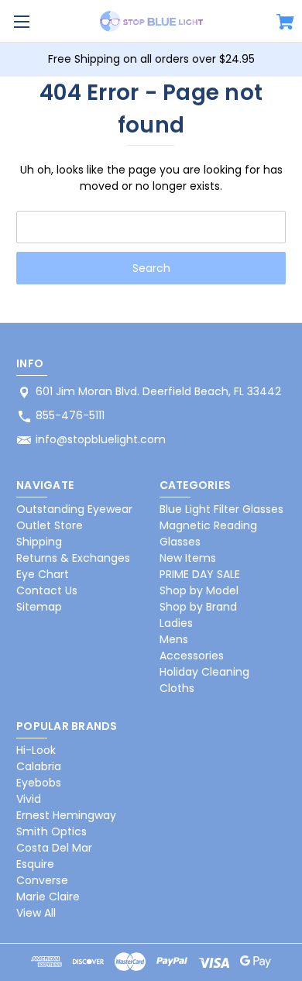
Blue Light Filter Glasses (221, 509)
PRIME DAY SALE (200, 574)
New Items (188, 558)
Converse (42, 880)
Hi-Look (36, 750)
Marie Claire (48, 896)
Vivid (28, 799)
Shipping (39, 541)
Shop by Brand (198, 606)
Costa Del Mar (54, 847)
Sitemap (39, 606)
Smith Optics (51, 831)
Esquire (35, 864)
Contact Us (46, 590)
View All (36, 913)
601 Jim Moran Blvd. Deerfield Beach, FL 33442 (158, 391)
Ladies (176, 623)
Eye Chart (42, 574)
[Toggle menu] (21, 21)
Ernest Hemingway (66, 815)
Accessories (192, 655)
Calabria (38, 766)
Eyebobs (38, 782)
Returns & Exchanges (73, 558)
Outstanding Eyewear (74, 509)
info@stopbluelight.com (101, 439)
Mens (174, 639)
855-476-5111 (70, 415)
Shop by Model (199, 590)
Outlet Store (49, 525)
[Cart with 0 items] (285, 24)
